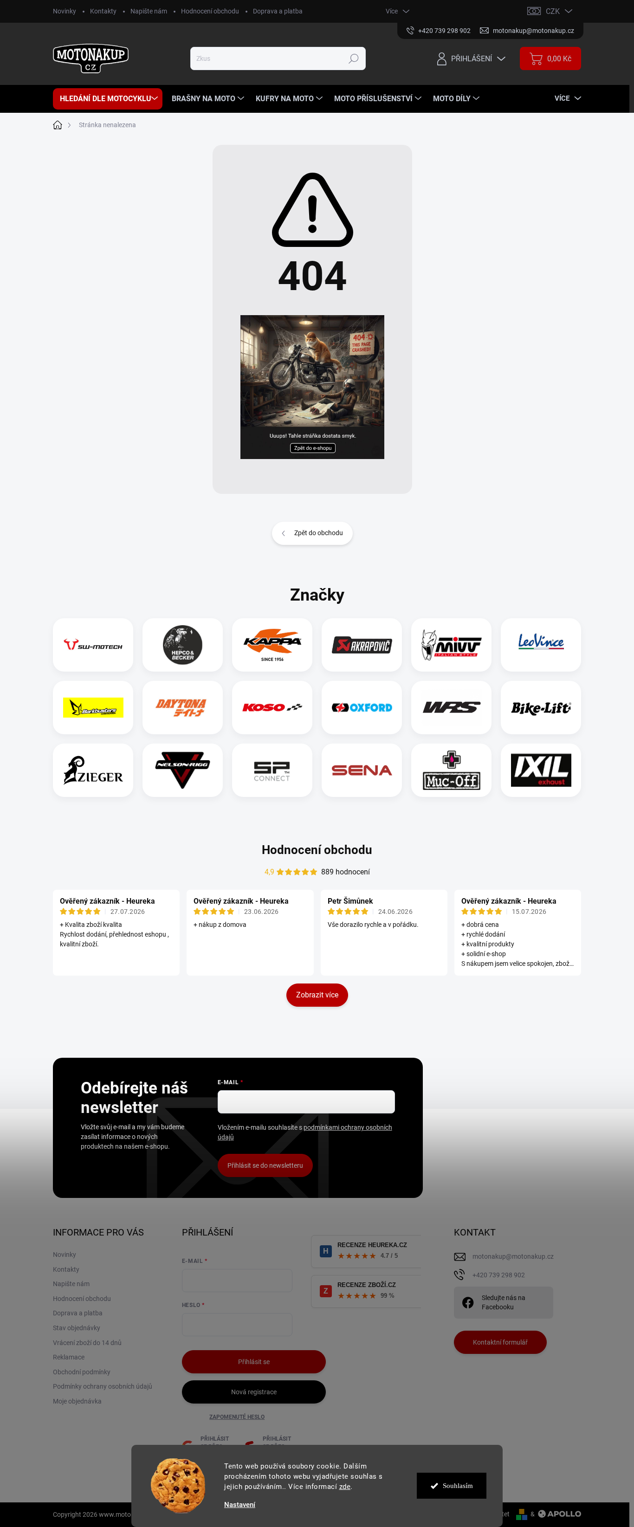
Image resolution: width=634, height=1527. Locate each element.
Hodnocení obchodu (210, 11)
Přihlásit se (254, 1361)
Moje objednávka (77, 1401)
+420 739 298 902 (498, 1275)
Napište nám (148, 11)
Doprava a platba (278, 11)
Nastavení (239, 1504)
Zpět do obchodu (318, 533)
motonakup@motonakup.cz (513, 1256)
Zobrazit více (317, 994)
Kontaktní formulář (500, 1342)
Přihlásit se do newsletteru (265, 1165)
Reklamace (68, 1357)
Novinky (64, 11)
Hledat (353, 58)
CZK (553, 11)
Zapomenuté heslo (237, 1417)
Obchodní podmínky (81, 1372)
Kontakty (103, 11)
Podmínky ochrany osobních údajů (102, 1386)
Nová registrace (254, 1392)
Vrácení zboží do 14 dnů (87, 1342)
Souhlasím (458, 1485)
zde (345, 1486)
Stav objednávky (76, 1328)
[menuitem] (107, 99)
